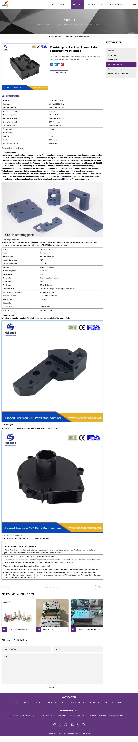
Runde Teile (112, 60)
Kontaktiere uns (116, 4)
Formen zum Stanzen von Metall (89, 629)
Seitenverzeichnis (98, 702)
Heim (53, 4)
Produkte (76, 4)
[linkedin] (60, 725)
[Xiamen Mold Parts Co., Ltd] (5, 4)
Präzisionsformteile (115, 69)
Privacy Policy (117, 702)
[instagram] (77, 725)
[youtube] (72, 725)
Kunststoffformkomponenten (118, 73)
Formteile (111, 51)
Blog (103, 4)
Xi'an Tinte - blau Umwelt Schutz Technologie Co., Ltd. (63, 716)
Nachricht (92, 4)
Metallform (112, 55)
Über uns (63, 4)
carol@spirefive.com (84, 733)
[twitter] (66, 725)
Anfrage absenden (59, 73)
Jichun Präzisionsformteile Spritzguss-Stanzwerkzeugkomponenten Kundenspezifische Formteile (19, 630)
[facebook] (55, 725)
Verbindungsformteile (70, 36)
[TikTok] (83, 725)
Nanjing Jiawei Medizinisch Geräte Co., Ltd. (106, 716)
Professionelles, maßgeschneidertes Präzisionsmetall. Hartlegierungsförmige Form (53, 630)
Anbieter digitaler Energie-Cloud (23, 716)
